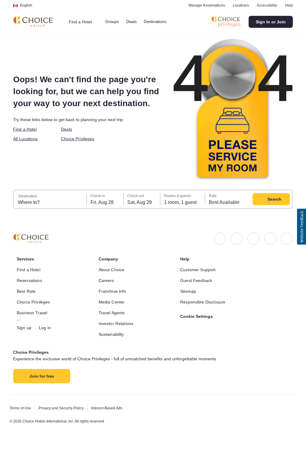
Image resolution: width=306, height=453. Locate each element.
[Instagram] (236, 238)
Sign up (25, 327)
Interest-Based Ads (113, 408)
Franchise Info (114, 291)
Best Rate (27, 291)
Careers (107, 280)
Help (288, 5)
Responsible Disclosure (204, 302)
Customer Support (199, 269)
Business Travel (33, 312)
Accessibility (265, 5)
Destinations (159, 21)
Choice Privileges (79, 138)
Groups (115, 21)
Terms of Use (21, 408)
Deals (134, 21)
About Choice (113, 269)
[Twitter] (270, 238)
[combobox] (84, 22)
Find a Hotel (26, 129)
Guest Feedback (197, 280)
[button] (301, 227)
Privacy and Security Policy (64, 408)
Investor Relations (117, 323)
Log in (46, 327)
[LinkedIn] (253, 238)
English (26, 5)
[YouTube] (286, 238)
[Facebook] (220, 238)
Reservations (30, 280)
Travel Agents (112, 312)
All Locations (26, 138)
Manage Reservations (203, 5)
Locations (238, 5)
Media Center (113, 302)
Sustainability (113, 334)
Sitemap (189, 291)
